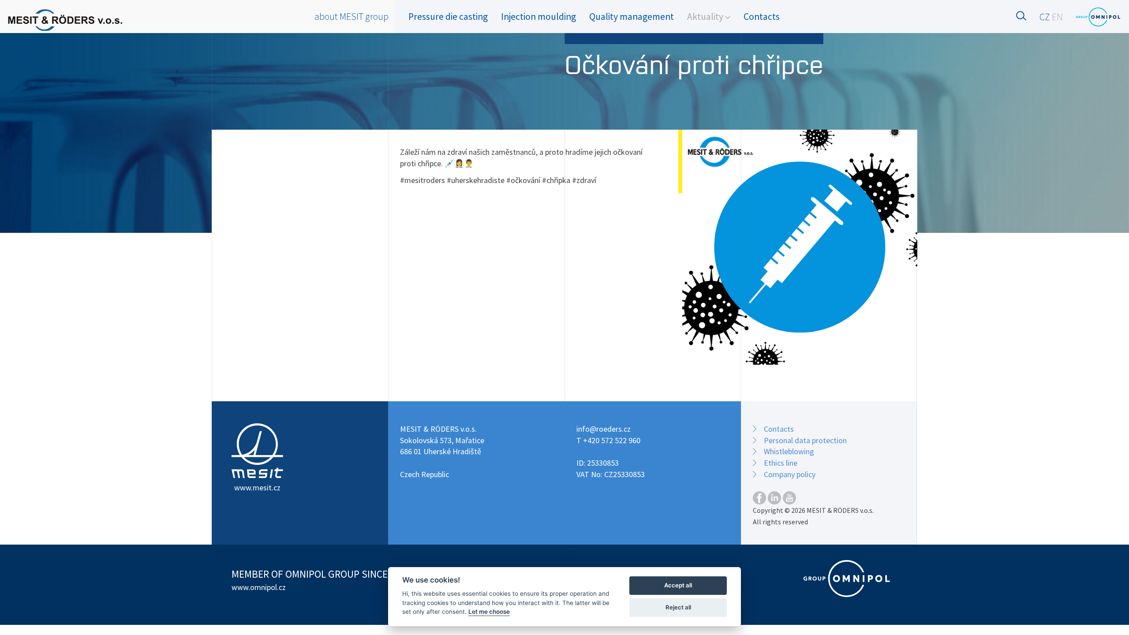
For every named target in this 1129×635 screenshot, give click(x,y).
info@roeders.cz (603, 429)
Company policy (789, 474)
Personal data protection (805, 440)
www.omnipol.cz (259, 587)
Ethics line (780, 463)
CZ (1044, 17)
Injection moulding (538, 16)
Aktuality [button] (706, 16)
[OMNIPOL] (1098, 16)
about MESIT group (351, 16)
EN (1057, 17)
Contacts (762, 16)
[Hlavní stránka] (65, 20)
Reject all (678, 607)
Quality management (631, 16)
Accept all (678, 585)
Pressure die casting (448, 16)
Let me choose (489, 611)
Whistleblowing (789, 451)
